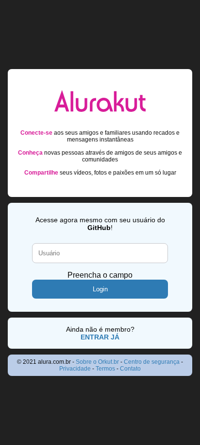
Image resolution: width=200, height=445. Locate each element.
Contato (130, 368)
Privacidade (75, 368)
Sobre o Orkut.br (97, 361)
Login (100, 289)
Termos (105, 368)
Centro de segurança (152, 361)
